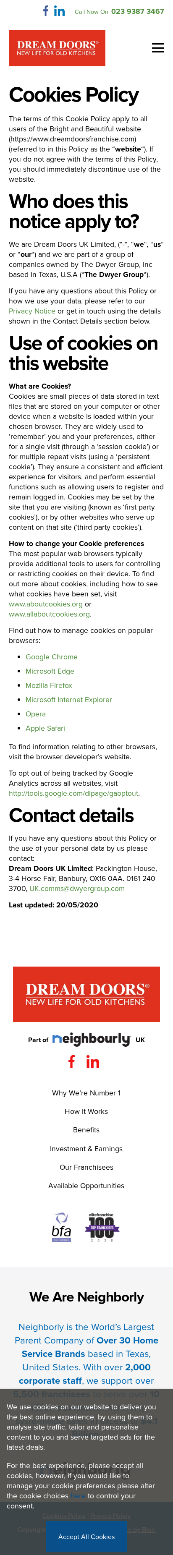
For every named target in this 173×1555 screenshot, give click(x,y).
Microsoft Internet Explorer (69, 699)
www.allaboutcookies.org (49, 614)
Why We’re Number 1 (86, 1092)
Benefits (86, 1129)
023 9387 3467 (137, 11)
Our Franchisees (86, 1167)
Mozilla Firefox (49, 685)
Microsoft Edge (50, 671)
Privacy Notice (32, 311)
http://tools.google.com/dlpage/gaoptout (73, 793)
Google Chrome (52, 656)
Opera (36, 713)
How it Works (86, 1111)
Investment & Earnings (86, 1148)
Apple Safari (45, 728)
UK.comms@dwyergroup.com (77, 888)
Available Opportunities (86, 1185)
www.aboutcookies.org (46, 603)
